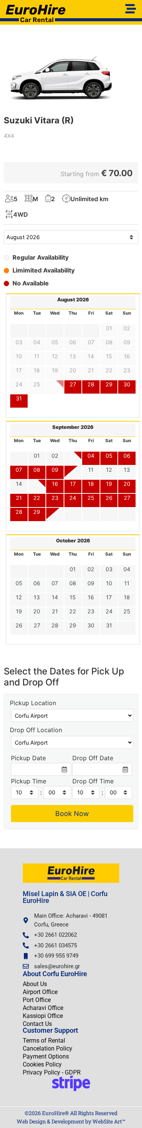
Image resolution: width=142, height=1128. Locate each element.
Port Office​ (37, 1000)
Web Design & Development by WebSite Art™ (71, 1121)
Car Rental (37, 20)
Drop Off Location (36, 730)
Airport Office (40, 992)
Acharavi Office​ (43, 1007)
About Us (35, 984)
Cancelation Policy (47, 1048)
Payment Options (46, 1056)
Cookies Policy (42, 1064)
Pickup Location (33, 703)
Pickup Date (28, 758)
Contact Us (37, 1023)
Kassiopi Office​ (43, 1015)
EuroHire (36, 10)
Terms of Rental (44, 1040)
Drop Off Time (93, 781)
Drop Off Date (92, 758)
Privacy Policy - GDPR (52, 1072)
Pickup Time (28, 781)
